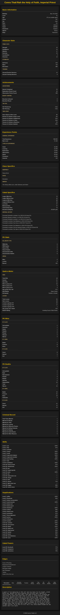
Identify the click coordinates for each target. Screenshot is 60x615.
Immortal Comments (19, 583)
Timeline (26, 583)
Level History (32, 583)
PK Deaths (48, 583)
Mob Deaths (54, 583)
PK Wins (43, 583)
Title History (38, 583)
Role (13, 583)
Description (6, 582)
